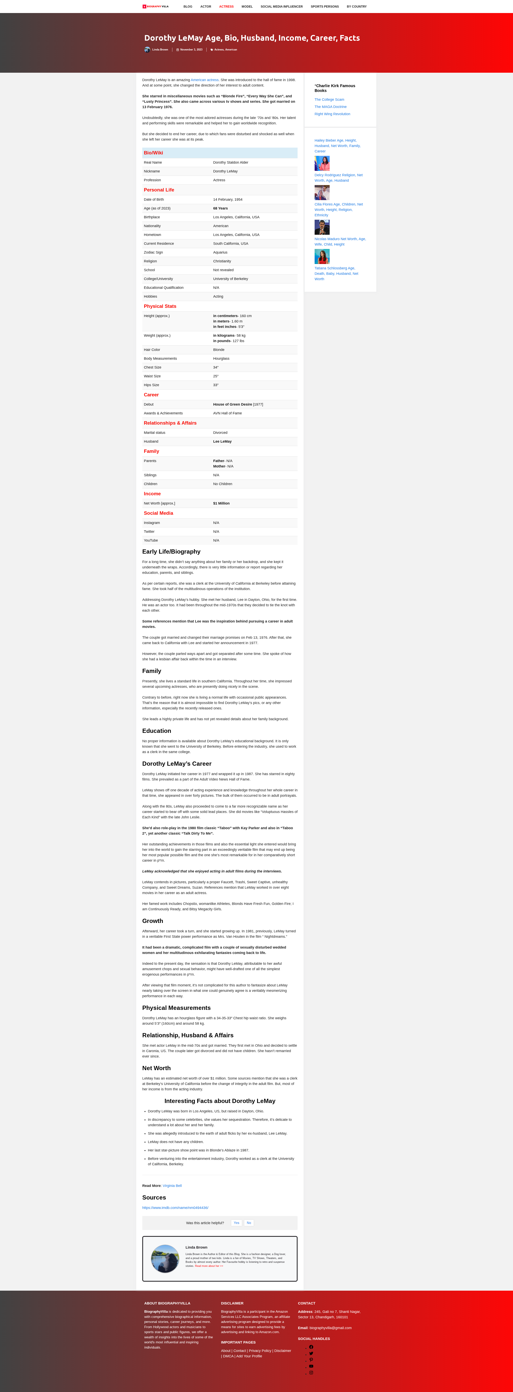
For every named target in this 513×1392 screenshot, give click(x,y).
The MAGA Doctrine (331, 107)
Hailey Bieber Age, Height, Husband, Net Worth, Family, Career (338, 145)
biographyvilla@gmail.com (331, 1328)
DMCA (228, 1356)
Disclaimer (282, 1351)
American (231, 49)
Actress (226, 6)
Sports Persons (325, 6)
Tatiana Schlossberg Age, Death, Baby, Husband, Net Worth (336, 273)
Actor (205, 6)
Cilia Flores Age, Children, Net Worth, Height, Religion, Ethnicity (339, 209)
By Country (357, 6)
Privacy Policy (260, 1351)
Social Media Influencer (282, 6)
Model (247, 6)
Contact (239, 1351)
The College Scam (329, 100)
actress (213, 80)
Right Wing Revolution (332, 114)
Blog (188, 6)
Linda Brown (160, 49)
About (225, 1351)
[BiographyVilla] (155, 6)
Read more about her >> (209, 1265)
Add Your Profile (249, 1356)
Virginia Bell (172, 1186)
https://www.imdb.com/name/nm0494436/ (175, 1208)
